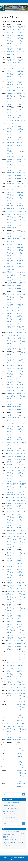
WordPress (17, 857)
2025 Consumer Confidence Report (10, 808)
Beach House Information (8, 811)
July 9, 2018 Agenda (11, 483)
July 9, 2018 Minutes (21, 483)
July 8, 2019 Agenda (11, 442)
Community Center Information (9, 810)
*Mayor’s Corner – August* (8, 805)
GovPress (11, 857)
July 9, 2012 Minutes (21, 766)
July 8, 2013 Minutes (21, 723)
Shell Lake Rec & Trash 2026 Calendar (11, 802)
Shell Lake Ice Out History (8, 816)
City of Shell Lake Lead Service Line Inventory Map (13, 803)
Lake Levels (5, 806)
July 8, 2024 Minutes (21, 151)
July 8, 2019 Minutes (21, 442)
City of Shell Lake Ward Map (9, 817)
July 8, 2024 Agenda (11, 151)
